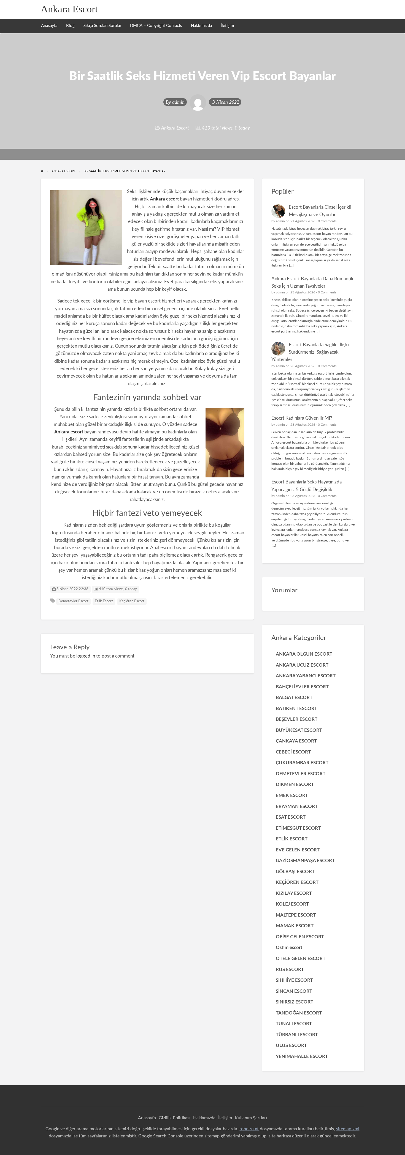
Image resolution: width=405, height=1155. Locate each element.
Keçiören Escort (131, 601)
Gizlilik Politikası (174, 1118)
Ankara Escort (69, 9)
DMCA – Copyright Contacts (156, 26)
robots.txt (249, 1129)
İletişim (227, 26)
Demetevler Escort (73, 601)
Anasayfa (49, 26)
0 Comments (327, 221)
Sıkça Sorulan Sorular (102, 26)
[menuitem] (49, 26)
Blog (70, 26)
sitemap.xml (347, 1129)
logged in (85, 656)
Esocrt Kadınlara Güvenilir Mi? (301, 418)
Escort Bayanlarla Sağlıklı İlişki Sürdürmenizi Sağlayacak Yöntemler (310, 352)
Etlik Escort (104, 601)
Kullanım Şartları (251, 1118)
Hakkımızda (201, 26)
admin (178, 102)
